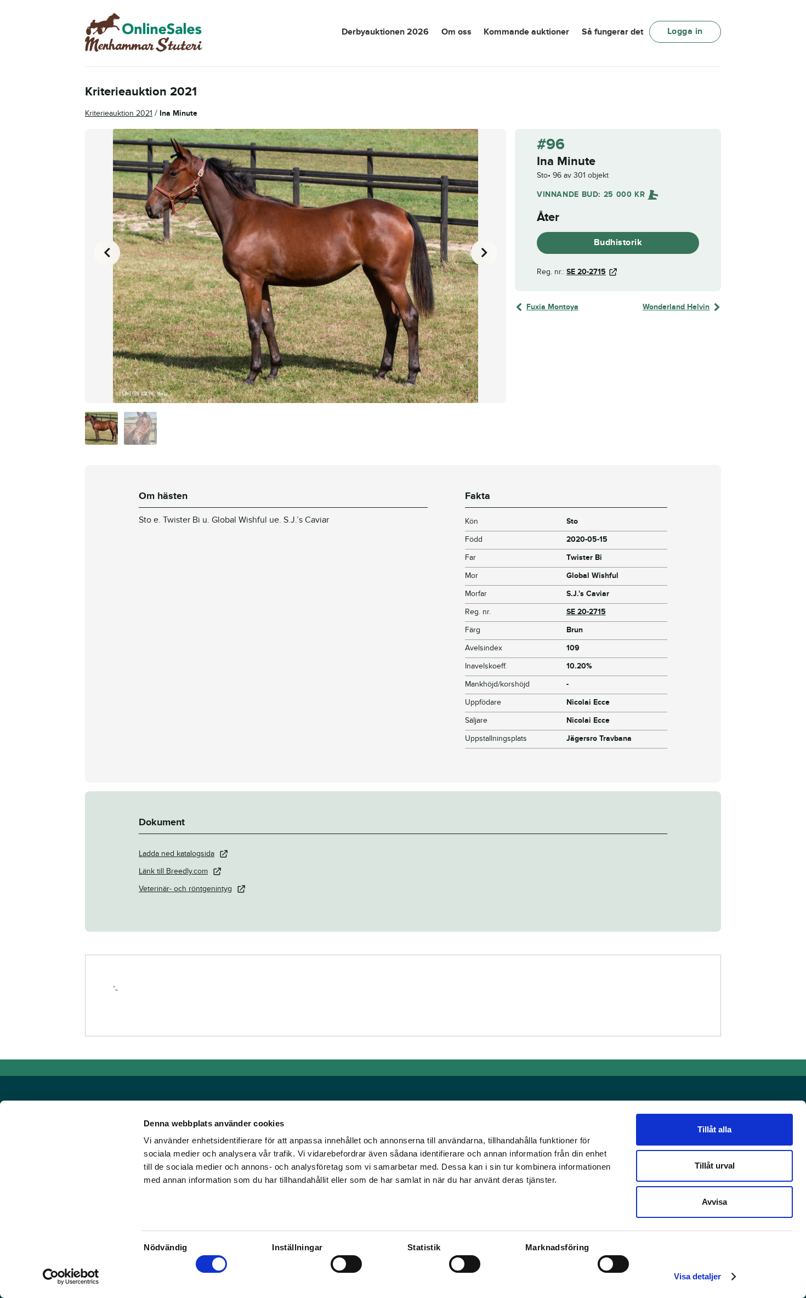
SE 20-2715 (586, 271)
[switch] (346, 1264)
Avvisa (714, 1201)
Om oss (456, 31)
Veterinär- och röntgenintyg (185, 888)
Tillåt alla (714, 1129)
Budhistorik (618, 242)
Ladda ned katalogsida (176, 853)
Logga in (685, 31)
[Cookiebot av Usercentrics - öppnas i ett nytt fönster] (71, 1276)
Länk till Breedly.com (173, 871)
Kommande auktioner (526, 31)
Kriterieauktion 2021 (118, 113)
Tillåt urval (715, 1165)
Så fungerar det (612, 31)
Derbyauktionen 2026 (385, 31)
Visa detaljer (697, 1276)
